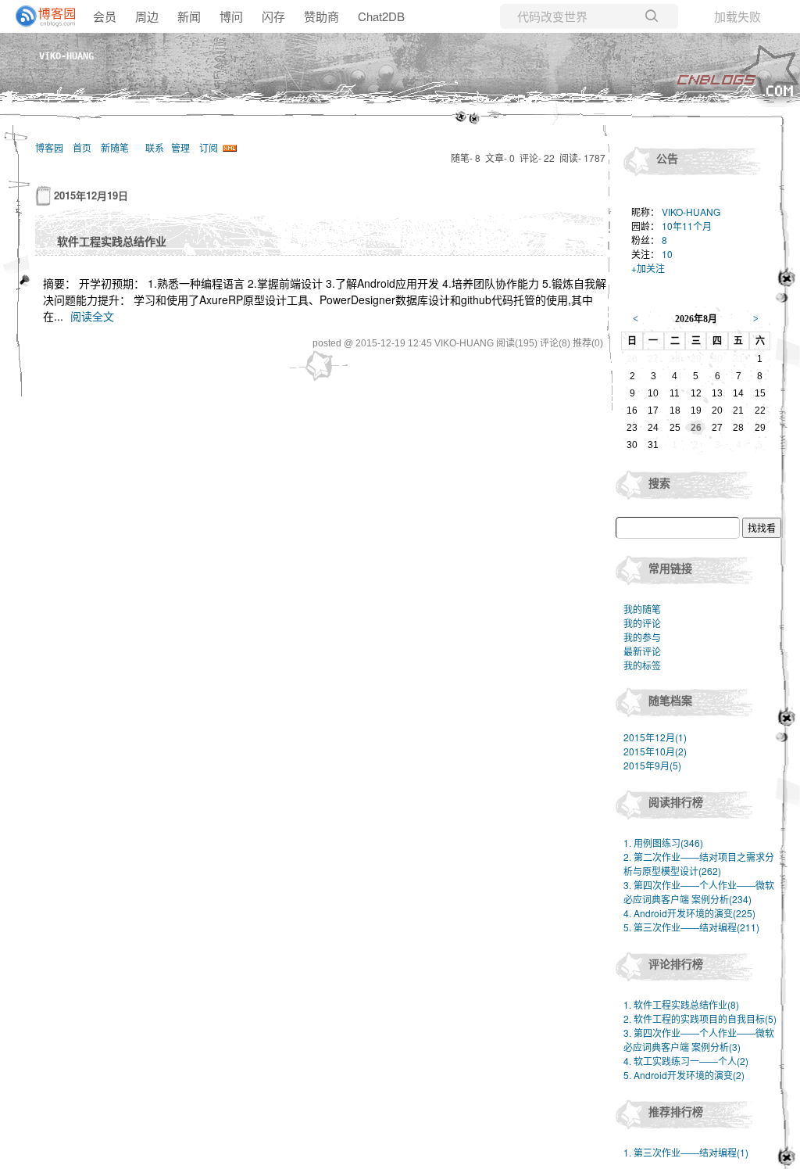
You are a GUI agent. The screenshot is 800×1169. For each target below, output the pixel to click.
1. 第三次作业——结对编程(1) (685, 1152)
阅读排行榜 (675, 801)
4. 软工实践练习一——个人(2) (685, 1060)
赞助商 (321, 16)
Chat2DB (381, 16)
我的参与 (642, 637)
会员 (104, 16)
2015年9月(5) (652, 765)
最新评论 (642, 651)
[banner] (39, 16)
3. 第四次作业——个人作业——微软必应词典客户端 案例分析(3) (698, 1039)
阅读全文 (92, 316)
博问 (231, 16)
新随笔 (115, 147)
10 (667, 253)
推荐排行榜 (675, 1111)
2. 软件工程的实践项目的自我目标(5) (700, 1018)
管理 (180, 147)
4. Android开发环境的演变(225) (689, 913)
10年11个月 (687, 225)
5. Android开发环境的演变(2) (684, 1074)
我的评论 (642, 622)
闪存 (273, 16)
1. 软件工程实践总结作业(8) (681, 1004)
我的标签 (642, 665)
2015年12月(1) (655, 737)
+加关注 (648, 267)
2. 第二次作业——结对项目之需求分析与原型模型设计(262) (698, 863)
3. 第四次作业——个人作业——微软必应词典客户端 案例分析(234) (698, 891)
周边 (147, 16)
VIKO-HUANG (66, 56)
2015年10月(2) (655, 751)
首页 (82, 147)
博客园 (49, 147)
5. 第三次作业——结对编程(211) (691, 927)
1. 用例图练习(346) (663, 842)
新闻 (189, 16)
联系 (154, 147)
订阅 (208, 147)
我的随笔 (642, 608)
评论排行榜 (675, 963)
